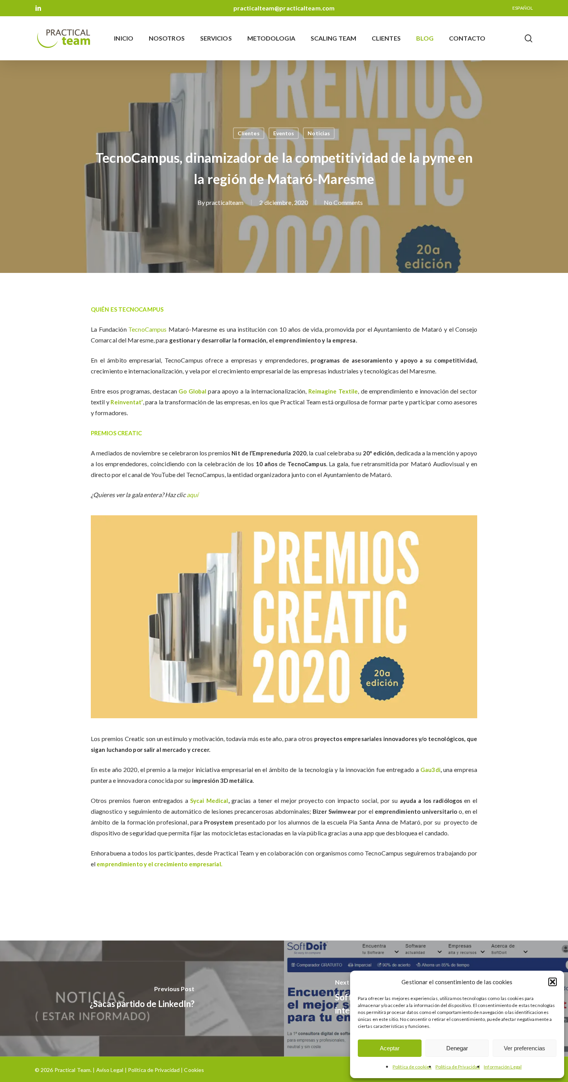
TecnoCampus (147, 329)
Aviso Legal (110, 1070)
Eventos (283, 133)
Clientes (249, 133)
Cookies (193, 1070)
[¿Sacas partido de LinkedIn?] (142, 998)
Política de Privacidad (457, 1067)
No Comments (343, 202)
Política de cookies (412, 1067)
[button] (552, 982)
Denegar (457, 1048)
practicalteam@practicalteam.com (284, 8)
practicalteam (224, 202)
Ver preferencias (524, 1048)
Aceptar (390, 1048)
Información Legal (503, 1067)
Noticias (319, 133)
